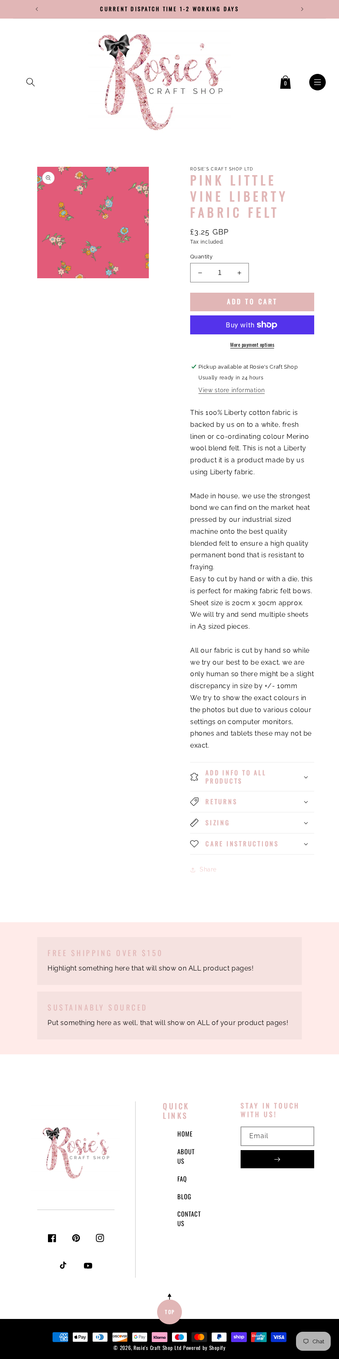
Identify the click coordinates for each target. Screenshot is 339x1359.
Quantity (201, 256)
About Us (186, 1156)
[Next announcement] (302, 9)
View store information (231, 390)
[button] (30, 80)
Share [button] (208, 869)
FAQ (182, 1178)
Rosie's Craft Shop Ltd (157, 1348)
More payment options (252, 344)
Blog (184, 1196)
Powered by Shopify (204, 1348)
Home (185, 1133)
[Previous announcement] (37, 9)
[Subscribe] (277, 1159)
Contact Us (189, 1218)
